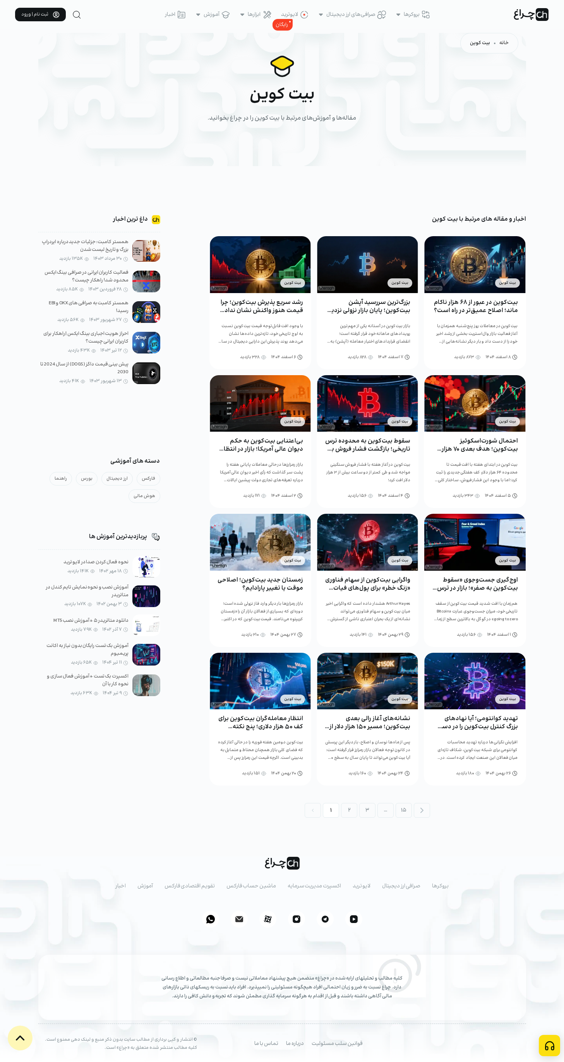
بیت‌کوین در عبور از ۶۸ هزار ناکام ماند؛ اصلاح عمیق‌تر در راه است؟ (476, 307)
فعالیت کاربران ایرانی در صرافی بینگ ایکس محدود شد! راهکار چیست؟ (87, 276)
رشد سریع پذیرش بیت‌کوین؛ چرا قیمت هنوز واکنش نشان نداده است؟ (262, 311)
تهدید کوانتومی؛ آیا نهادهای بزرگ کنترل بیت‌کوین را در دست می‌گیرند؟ (477, 727)
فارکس (148, 478)
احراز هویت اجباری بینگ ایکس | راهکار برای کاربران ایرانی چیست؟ (86, 337)
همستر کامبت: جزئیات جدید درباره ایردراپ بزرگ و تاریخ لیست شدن (85, 246)
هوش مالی (144, 496)
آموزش (211, 14)
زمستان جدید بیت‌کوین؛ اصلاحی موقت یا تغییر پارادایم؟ (260, 584)
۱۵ (403, 810)
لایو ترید (362, 886)
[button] (20, 1038)
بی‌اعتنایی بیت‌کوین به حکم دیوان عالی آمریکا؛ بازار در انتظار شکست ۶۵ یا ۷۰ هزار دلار (262, 449)
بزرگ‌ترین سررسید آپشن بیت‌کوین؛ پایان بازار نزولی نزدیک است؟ (368, 311)
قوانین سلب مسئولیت (337, 1044)
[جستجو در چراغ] (77, 14)
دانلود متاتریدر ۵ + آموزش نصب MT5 (91, 621)
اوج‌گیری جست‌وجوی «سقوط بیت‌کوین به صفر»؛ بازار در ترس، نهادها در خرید (476, 588)
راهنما (61, 478)
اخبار (170, 14)
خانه (504, 43)
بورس (87, 478)
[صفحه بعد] (422, 810)
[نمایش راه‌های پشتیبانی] (549, 1045)
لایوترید (289, 14)
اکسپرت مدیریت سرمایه (314, 886)
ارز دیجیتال (117, 478)
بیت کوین (480, 43)
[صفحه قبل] (313, 810)
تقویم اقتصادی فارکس (190, 886)
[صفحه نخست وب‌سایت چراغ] (531, 14)
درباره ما (295, 1044)
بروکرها (412, 14)
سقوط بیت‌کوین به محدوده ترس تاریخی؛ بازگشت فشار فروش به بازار (367, 449)
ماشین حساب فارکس (251, 886)
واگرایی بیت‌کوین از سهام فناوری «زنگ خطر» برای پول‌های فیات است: (367, 588)
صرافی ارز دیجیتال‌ (401, 886)
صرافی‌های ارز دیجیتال (350, 14)
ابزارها (254, 14)
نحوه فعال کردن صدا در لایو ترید (96, 562)
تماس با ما (266, 1044)
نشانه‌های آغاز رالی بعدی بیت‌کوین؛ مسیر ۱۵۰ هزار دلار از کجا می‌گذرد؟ (369, 727)
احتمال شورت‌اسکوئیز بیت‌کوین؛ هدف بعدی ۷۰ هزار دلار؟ (480, 449)
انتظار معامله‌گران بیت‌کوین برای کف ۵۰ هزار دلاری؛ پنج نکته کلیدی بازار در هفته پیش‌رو (260, 727)
